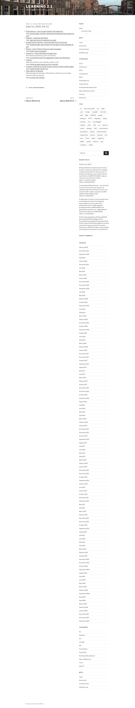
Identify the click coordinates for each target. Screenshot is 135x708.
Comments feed (84, 49)
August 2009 (83, 573)
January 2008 (83, 610)
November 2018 (84, 323)
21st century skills (89, 108)
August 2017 (83, 367)
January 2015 (83, 466)
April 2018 (82, 340)
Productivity (82, 84)
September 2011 (84, 501)
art (41, 40)
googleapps (67, 44)
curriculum (103, 112)
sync (27, 36)
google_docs (48, 44)
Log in (81, 42)
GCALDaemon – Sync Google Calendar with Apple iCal (44, 31)
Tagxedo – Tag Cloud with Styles (37, 38)
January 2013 (83, 490)
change (87, 112)
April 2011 (82, 508)
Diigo (86, 115)
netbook (82, 125)
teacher (92, 135)
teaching (99, 135)
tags (31, 40)
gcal (53, 33)
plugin (42, 77)
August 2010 (83, 532)
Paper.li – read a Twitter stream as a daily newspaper (43, 49)
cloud (38, 40)
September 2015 (84, 439)
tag (34, 40)
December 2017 (84, 353)
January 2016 (83, 425)
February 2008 (83, 607)
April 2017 (82, 374)
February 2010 (83, 552)
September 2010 (84, 528)
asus (81, 112)
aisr (27, 47)
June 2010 (82, 539)
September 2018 (84, 329)
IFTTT (90, 118)
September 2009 (84, 569)
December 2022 (84, 251)
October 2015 (83, 436)
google (69, 33)
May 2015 (82, 453)
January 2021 (83, 278)
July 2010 (82, 535)
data (81, 115)
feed (60, 58)
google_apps (39, 44)
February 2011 (83, 515)
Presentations (83, 80)
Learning (81, 74)
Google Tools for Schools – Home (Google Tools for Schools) (46, 42)
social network (103, 128)
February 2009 (83, 590)
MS (80, 77)
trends (41, 58)
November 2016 (84, 391)
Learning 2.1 (39, 6)
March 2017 (82, 377)
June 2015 (82, 449)
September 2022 (84, 254)
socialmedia (34, 58)
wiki (102, 141)
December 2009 (84, 559)
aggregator (50, 58)
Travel (81, 94)
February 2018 (83, 347)
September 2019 (84, 305)
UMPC (82, 141)
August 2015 (83, 443)
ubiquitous (101, 138)
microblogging (97, 122)
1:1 (81, 108)
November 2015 (84, 432)
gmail (32, 33)
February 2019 (83, 319)
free (44, 58)
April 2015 (82, 456)
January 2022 (83, 261)
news (36, 51)
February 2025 (83, 247)
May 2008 (82, 597)
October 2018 (83, 326)
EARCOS (93, 115)
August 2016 (83, 401)
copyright (95, 112)
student (92, 131)
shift (95, 128)
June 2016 (82, 408)
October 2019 (83, 302)
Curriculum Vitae (86, 31)
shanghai (89, 128)
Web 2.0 (81, 97)
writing (91, 145)
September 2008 (84, 593)
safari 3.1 (105, 125)
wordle (53, 40)
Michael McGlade (45, 24)
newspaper (42, 51)
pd (72, 44)
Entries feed (82, 46)
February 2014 (83, 484)
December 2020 (84, 281)
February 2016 (83, 422)
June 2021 (82, 268)
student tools (84, 135)
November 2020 (84, 285)
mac (89, 122)
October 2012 (83, 494)
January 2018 (83, 350)
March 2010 (83, 549)
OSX (94, 125)
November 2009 (84, 562)
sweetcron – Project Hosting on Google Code (41, 53)
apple (103, 108)
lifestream (66, 58)
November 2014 (84, 473)
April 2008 (82, 600)
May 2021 (82, 271)
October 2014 (83, 477)
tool (106, 135)
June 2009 (82, 580)
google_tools (58, 44)
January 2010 (83, 556)
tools (81, 138)
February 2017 (83, 381)
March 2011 (82, 511)
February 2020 (83, 299)
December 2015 (84, 429)
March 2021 (82, 275)
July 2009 (82, 576)
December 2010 (84, 518)
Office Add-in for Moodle (34, 71)
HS (80, 70)
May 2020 (82, 295)
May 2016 (82, 412)
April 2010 (82, 545)
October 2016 (83, 395)
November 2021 (84, 264)
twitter (32, 51)
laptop (105, 118)
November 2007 (84, 617)
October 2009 (83, 566)
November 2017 (84, 357)
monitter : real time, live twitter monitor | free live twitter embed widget (50, 66)
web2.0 (89, 141)
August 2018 (83, 333)
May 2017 (82, 371)
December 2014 (84, 470)
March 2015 (82, 460)
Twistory (29, 60)
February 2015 (83, 463)
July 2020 (82, 292)
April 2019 (82, 312)
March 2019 (82, 316)
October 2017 (83, 360)
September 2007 (84, 621)
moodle (32, 77)
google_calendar (40, 33)
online (89, 125)
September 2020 (84, 288)
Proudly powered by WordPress (34, 704)
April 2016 (82, 415)
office (38, 77)
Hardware (82, 67)
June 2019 (82, 309)
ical (73, 33)
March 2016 (82, 419)
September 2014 (84, 480)
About (81, 28)
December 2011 (84, 497)
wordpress (83, 145)
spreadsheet (84, 131)
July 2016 (82, 405)
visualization (46, 40)
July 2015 (82, 446)
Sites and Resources (36, 87)
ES (80, 63)
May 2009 (82, 583)
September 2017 (84, 364)
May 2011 (82, 504)
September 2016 (84, 398)
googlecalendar (60, 33)
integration (97, 118)
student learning (101, 131)
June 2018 (82, 336)
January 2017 (83, 384)
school (82, 128)
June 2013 (82, 487)
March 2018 (82, 343)
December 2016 (84, 388)
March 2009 (83, 586)
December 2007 (84, 614)
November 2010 (84, 521)
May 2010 (82, 542)
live (46, 69)
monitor (42, 69)
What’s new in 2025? (85, 164)
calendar (49, 33)
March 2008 (83, 604)
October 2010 (83, 525)
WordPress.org (83, 52)
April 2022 (82, 257)
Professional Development (87, 87)
